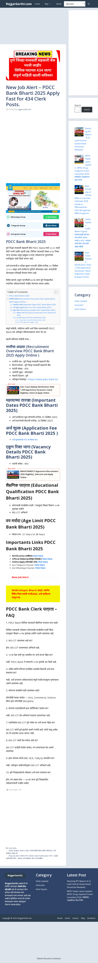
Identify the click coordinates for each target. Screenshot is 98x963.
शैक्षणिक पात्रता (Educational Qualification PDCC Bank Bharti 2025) (36, 314)
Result (58, 4)
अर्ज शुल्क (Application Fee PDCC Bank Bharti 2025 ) (32, 307)
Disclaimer (91, 918)
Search (78, 105)
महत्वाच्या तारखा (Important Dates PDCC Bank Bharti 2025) (34, 304)
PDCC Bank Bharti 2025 (19, 296)
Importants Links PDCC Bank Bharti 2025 (32, 320)
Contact (75, 918)
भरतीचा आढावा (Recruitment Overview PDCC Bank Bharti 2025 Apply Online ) (32, 300)
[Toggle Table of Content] (54, 292)
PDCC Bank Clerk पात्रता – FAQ (29, 322)
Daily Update (81, 301)
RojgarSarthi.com (19, 4)
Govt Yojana (80, 309)
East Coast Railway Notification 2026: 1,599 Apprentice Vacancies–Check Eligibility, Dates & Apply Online (37, 390)
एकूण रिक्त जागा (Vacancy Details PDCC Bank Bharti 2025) (34, 310)
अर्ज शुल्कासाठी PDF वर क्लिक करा (25, 439)
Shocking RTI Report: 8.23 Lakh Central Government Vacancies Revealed (79, 884)
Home (37, 4)
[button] (88, 4)
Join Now (52, 217)
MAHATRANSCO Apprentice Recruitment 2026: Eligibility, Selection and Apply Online (39, 474)
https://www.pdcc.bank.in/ (43, 379)
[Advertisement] (33, 26)
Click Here (38, 555)
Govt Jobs (12, 848)
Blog (46, 4)
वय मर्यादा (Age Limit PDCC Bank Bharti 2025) (31, 318)
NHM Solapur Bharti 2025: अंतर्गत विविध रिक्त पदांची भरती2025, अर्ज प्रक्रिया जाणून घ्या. (31, 594)
